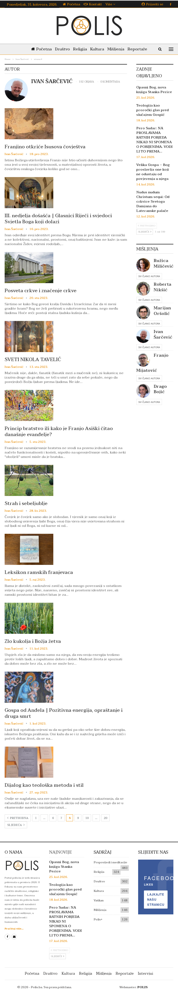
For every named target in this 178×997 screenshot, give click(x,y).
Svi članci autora (149, 276)
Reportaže (137, 49)
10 (87, 818)
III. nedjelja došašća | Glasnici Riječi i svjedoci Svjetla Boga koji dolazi (58, 218)
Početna (73, 4)
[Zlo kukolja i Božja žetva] (29, 618)
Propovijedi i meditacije (110, 862)
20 (105, 818)
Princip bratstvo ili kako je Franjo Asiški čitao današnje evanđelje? (59, 431)
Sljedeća (14, 825)
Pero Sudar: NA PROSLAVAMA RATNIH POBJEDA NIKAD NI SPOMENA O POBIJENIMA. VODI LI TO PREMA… (154, 139)
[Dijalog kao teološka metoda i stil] (29, 762)
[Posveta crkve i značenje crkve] (29, 267)
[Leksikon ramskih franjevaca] (29, 549)
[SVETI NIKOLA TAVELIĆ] (29, 336)
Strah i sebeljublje (26, 503)
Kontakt (95, 4)
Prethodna (18, 818)
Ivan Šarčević (163, 334)
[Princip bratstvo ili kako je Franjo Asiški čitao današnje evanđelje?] (29, 405)
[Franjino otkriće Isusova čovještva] (29, 123)
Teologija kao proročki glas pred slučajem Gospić (152, 110)
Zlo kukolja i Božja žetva (33, 641)
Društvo (62, 49)
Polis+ (98, 919)
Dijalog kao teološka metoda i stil (44, 785)
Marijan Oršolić (162, 310)
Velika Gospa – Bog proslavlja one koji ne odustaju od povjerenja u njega (153, 172)
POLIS (142, 987)
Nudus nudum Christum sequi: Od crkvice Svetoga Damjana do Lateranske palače (152, 201)
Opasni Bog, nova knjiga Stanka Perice (154, 89)
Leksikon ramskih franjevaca (39, 572)
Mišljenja (115, 49)
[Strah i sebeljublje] (29, 480)
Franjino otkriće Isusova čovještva (45, 146)
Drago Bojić (160, 389)
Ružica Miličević (163, 263)
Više (109, 4)
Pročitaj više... (14, 929)
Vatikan (99, 900)
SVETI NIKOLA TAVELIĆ (33, 359)
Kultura (97, 49)
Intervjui (145, 973)
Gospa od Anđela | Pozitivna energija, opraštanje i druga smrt (64, 713)
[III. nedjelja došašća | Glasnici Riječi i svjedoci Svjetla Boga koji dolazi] (29, 192)
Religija (80, 49)
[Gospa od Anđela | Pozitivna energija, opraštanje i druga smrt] (29, 687)
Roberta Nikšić (162, 287)
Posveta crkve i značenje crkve (40, 290)
